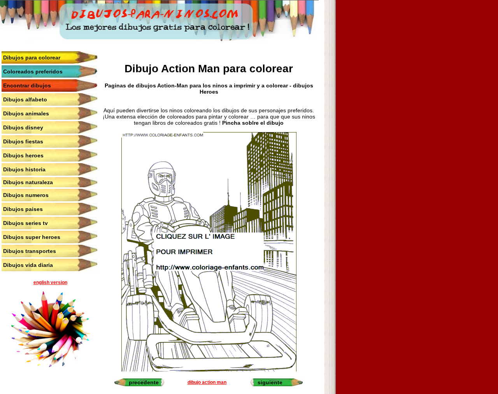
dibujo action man (207, 382)
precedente (144, 382)
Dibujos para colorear (31, 57)
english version (50, 282)
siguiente (270, 382)
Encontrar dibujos (27, 85)
